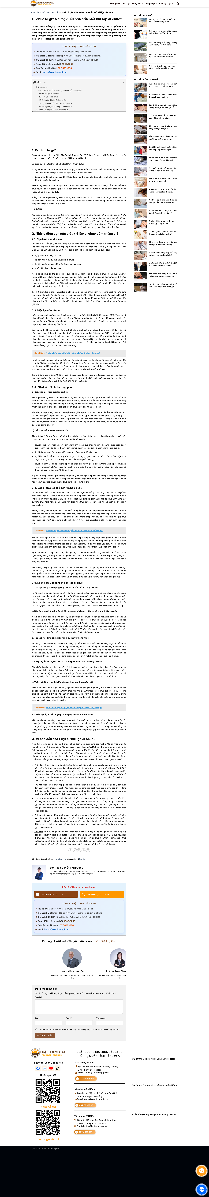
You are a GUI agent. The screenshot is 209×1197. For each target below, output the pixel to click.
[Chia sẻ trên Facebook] (70, 850)
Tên (37, 1018)
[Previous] (35, 960)
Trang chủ (115, 3)
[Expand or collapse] (123, 82)
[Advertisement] (79, 131)
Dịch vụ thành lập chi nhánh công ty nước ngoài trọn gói (163, 67)
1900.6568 (67, 64)
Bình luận (39, 997)
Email (69, 1018)
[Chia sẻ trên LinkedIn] (88, 850)
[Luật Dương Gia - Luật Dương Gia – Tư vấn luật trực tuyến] (46, 3)
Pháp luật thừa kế (49, 12)
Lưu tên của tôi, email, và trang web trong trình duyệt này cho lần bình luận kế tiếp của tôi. (79, 1029)
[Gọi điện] (202, 1171)
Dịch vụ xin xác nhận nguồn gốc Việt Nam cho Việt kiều (163, 20)
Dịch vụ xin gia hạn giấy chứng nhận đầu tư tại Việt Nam (163, 32)
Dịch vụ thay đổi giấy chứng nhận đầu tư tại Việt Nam (163, 44)
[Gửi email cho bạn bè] (79, 850)
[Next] (121, 960)
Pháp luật (150, 3)
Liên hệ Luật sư (166, 3)
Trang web (101, 1018)
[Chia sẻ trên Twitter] (75, 850)
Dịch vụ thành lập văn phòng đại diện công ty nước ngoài (163, 55)
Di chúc (82, 859)
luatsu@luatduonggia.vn (54, 72)
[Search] (178, 3)
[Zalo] (202, 1190)
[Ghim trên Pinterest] (84, 850)
